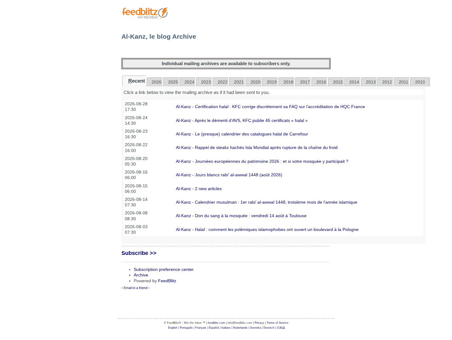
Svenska (255, 327)
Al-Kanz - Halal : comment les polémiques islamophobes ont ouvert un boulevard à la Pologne (267, 229)
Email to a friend (135, 288)
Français (200, 327)
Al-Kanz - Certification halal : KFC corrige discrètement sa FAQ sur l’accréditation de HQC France (270, 106)
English (172, 327)
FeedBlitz (167, 280)
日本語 (281, 327)
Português (186, 327)
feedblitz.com (216, 322)
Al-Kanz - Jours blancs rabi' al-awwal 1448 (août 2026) (229, 174)
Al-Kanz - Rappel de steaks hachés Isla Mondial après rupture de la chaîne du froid (257, 147)
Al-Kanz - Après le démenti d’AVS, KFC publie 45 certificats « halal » (242, 120)
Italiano (226, 327)
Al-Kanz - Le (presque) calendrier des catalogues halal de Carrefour (242, 133)
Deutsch (269, 327)
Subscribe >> (139, 253)
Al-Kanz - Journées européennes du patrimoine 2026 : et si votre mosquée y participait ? (262, 161)
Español (214, 327)
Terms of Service (277, 322)
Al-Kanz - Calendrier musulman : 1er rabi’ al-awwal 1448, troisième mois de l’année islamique (266, 202)
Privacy (259, 322)
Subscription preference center (164, 269)
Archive (141, 274)
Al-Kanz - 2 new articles (199, 188)
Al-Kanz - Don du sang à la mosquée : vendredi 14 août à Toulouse (241, 215)
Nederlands (240, 327)
